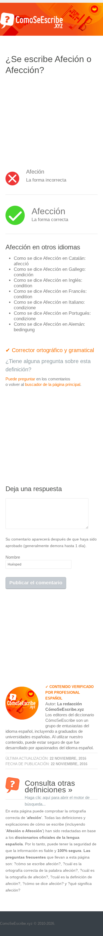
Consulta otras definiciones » (57, 786)
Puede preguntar (20, 379)
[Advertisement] (51, 119)
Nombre (12, 557)
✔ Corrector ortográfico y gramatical (49, 350)
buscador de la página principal (52, 384)
